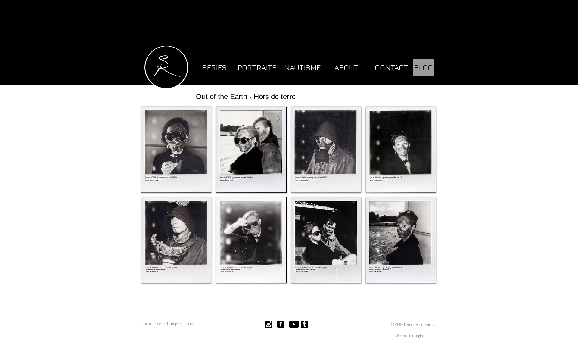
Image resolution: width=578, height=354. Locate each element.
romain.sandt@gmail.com (168, 323)
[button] (176, 150)
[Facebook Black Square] (280, 324)
